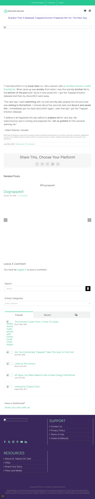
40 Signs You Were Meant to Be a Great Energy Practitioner (45, 375)
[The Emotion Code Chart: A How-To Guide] (10, 322)
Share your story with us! (17, 407)
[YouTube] (22, 442)
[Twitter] (9, 442)
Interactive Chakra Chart (27, 386)
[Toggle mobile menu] (90, 10)
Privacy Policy (58, 430)
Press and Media (13, 470)
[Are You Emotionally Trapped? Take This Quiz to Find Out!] (10, 352)
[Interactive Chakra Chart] (9, 387)
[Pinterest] (17, 442)
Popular (19, 315)
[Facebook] (5, 442)
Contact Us (56, 426)
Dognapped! (47, 185)
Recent (47, 315)
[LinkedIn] (26, 442)
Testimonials (20, 144)
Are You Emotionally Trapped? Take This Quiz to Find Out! (44, 352)
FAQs (7, 462)
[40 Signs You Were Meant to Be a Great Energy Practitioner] (10, 375)
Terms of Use (57, 434)
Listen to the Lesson (25, 363)
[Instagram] (13, 442)
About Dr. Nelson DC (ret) (18, 458)
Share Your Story (13, 466)
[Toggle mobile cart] (85, 10)
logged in (22, 269)
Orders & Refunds (59, 438)
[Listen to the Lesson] (10, 364)
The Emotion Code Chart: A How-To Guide (36, 321)
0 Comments (30, 144)
